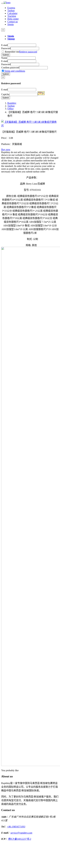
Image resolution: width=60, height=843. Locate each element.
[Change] (41, 93)
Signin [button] (10, 24)
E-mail (4, 45)
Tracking (11, 16)
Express (11, 7)
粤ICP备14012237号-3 (19, 839)
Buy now (5, 149)
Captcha (5, 94)
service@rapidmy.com (21, 832)
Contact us (12, 21)
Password (6, 48)
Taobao (11, 10)
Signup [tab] (11, 39)
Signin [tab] (10, 36)
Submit (5, 55)
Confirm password (10, 67)
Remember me (20, 51)
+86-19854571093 (16, 826)
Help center (13, 19)
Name (4, 58)
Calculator (12, 13)
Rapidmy (11, 103)
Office (10, 108)
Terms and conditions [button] (14, 71)
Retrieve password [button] (28, 51)
